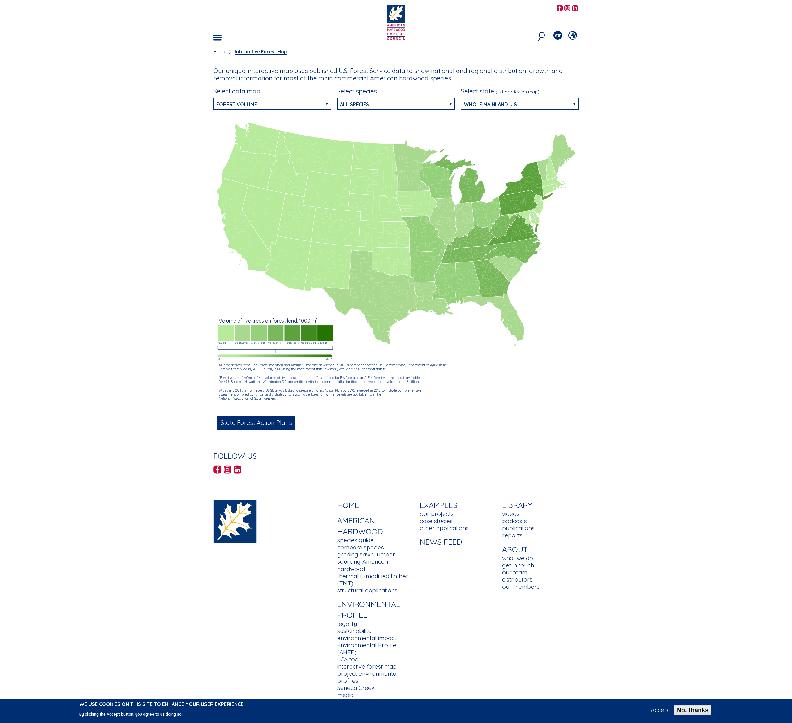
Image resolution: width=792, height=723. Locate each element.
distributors (517, 579)
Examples (438, 505)
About (515, 549)
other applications (444, 528)
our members (521, 586)
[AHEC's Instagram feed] (567, 8)
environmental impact (366, 638)
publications (518, 528)
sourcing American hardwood (362, 565)
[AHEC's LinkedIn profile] (575, 8)
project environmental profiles (367, 677)
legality (347, 623)
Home (219, 51)
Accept (660, 710)
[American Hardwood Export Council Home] (396, 22)
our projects (437, 513)
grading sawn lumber (366, 554)
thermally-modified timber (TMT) (372, 579)
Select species (357, 91)
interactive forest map (367, 666)
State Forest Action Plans (254, 422)
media (345, 695)
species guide (355, 540)
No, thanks (692, 710)
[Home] (235, 521)
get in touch (518, 565)
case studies (436, 521)
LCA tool (348, 659)
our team (514, 572)
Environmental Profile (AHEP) (366, 648)
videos (510, 513)
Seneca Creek (356, 687)
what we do (517, 558)
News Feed (441, 542)
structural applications (367, 590)
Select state (500, 91)
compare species (360, 547)
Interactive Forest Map (261, 51)
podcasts (514, 521)
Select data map (236, 91)
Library (517, 505)
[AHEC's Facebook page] (560, 8)
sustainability (354, 630)
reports (512, 535)
